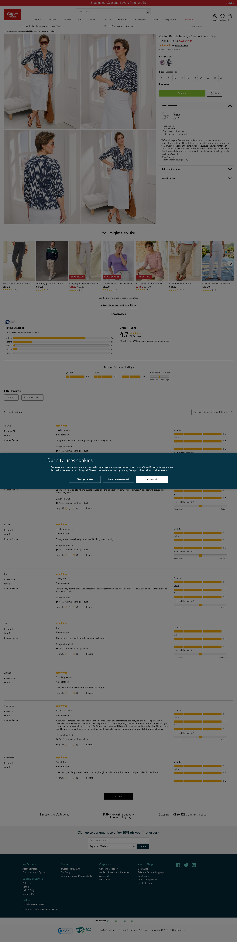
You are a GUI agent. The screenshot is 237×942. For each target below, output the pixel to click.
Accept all (152, 479)
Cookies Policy (160, 470)
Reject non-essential (118, 479)
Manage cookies (85, 479)
